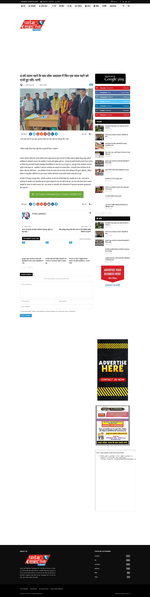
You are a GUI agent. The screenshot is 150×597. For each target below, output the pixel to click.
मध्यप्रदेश (33, 6)
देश (55, 6)
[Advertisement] (93, 25)
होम (24, 6)
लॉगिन (58, 1)
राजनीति (104, 6)
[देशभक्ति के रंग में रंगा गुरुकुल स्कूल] (99, 181)
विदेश (62, 6)
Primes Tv (127, 593)
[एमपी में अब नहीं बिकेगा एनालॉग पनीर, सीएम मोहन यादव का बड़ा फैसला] (99, 189)
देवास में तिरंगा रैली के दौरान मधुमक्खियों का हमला (117, 170)
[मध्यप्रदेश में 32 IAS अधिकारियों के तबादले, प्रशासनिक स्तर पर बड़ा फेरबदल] (99, 146)
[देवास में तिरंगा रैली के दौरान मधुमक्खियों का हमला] (99, 172)
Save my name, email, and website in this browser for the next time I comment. (49, 311)
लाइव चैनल (45, 1)
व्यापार (88, 6)
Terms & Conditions (56, 589)
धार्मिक (97, 6)
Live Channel (24, 589)
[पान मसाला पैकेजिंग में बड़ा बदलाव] (99, 198)
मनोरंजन (79, 6)
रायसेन (91, 84)
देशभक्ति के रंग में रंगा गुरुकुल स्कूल (113, 178)
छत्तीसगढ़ (97, 569)
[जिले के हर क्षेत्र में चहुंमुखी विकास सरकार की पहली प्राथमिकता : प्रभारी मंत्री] (80, 249)
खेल (70, 6)
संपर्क (52, 1)
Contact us (33, 589)
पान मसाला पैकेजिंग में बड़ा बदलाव (113, 196)
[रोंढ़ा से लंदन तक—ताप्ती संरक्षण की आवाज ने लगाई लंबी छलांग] (99, 154)
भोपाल (96, 577)
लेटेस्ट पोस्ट (44, 6)
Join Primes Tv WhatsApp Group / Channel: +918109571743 (58, 194)
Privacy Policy (43, 589)
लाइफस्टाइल (113, 6)
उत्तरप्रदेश (97, 564)
